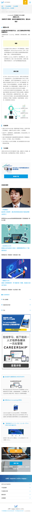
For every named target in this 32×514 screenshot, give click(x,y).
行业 (4, 310)
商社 (20, 254)
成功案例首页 (6, 294)
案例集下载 (16, 176)
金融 (20, 289)
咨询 (16, 451)
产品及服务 (4, 487)
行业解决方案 (4, 491)
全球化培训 (15, 254)
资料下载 (16, 463)
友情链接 (3, 498)
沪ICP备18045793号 (19, 510)
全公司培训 (15, 289)
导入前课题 (5, 299)
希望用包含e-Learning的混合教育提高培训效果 (11, 218)
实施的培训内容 (6, 304)
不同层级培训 (25, 218)
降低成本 (10, 254)
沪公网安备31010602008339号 (8, 510)
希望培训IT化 (4, 254)
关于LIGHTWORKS (6, 484)
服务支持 (3, 494)
